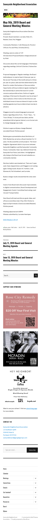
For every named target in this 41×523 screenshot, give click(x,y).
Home (4, 469)
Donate (5, 488)
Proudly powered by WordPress (20, 519)
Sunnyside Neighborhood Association (20, 4)
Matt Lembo (14, 227)
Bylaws (5, 511)
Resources (6, 502)
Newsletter (6, 497)
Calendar (5, 473)
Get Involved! (7, 492)
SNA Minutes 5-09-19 (10, 220)
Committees (6, 483)
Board (5, 506)
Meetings (6, 478)
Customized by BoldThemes (30, 517)
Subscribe (32, 450)
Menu (5, 10)
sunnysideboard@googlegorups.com (15, 438)
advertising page (31, 408)
